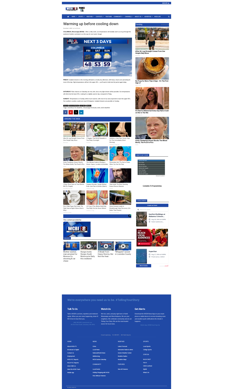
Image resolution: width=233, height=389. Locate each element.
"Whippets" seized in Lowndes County (123, 253)
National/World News (99, 353)
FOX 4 (145, 362)
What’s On (146, 372)
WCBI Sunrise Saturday (99, 359)
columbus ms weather (74, 108)
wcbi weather (105, 108)
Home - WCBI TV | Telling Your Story (75, 9)
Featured (66, 105)
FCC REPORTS (115, 335)
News (73, 16)
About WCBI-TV (72, 346)
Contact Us (70, 353)
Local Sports (147, 346)
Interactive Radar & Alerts (125, 349)
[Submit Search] (168, 16)
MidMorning (96, 356)
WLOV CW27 (147, 359)
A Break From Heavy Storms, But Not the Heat (105, 254)
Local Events (96, 369)
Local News (82, 105)
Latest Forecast (122, 346)
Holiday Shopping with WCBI (101, 372)
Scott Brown (77, 28)
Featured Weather (74, 105)
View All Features (123, 369)
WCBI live (157, 16)
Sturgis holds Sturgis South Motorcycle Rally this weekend (87, 255)
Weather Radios (122, 356)
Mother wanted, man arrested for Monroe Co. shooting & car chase (70, 256)
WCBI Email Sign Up (154, 325)
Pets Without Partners (99, 376)
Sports (80, 16)
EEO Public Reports (126, 335)
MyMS (145, 369)
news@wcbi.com (87, 322)
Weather (90, 16)
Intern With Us (71, 366)
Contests (99, 16)
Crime (94, 346)
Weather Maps (122, 359)
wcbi (98, 108)
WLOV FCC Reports (73, 363)
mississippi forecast (90, 108)
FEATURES (109, 16)
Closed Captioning (105, 335)
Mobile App (144, 325)
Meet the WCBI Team (73, 369)
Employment (71, 356)
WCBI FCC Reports (72, 359)
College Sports (147, 349)
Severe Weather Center (125, 353)
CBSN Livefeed (147, 366)
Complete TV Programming (152, 186)
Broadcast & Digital (73, 349)
